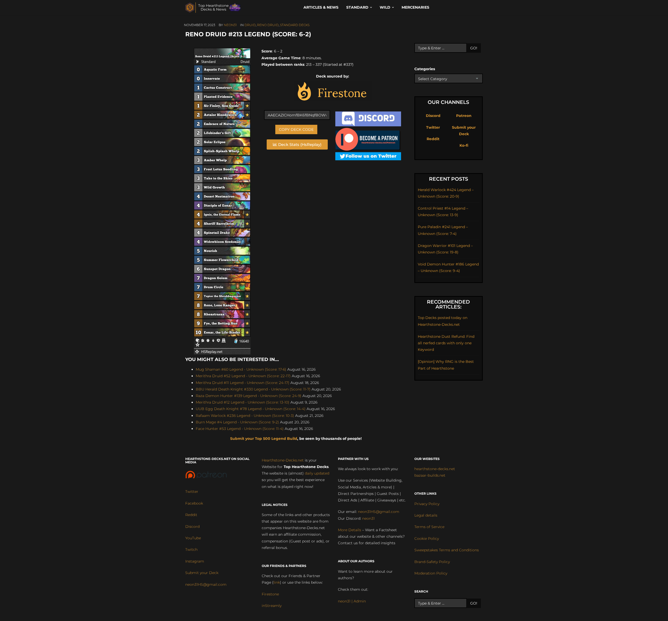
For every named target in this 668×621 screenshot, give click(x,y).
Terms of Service (429, 526)
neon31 (230, 25)
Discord (433, 115)
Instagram (194, 561)
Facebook (194, 503)
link (276, 582)
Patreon (464, 115)
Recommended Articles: (448, 304)
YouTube (193, 538)
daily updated (317, 473)
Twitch (191, 549)
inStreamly (272, 605)
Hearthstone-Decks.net (283, 460)
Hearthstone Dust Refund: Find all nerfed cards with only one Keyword (446, 343)
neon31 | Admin (352, 601)
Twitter (433, 127)
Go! (473, 48)
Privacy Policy (426, 503)
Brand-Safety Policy (432, 561)
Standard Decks (294, 25)
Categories (424, 69)
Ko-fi (464, 145)
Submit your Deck (201, 572)
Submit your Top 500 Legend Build (263, 438)
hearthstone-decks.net (434, 468)
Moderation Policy (430, 573)
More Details (349, 530)
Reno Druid (268, 25)
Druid (250, 25)
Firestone (270, 594)
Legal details (425, 515)
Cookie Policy (426, 538)
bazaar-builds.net (429, 475)
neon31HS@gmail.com (205, 584)
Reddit (433, 139)
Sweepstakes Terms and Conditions (446, 550)
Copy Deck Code (296, 129)
